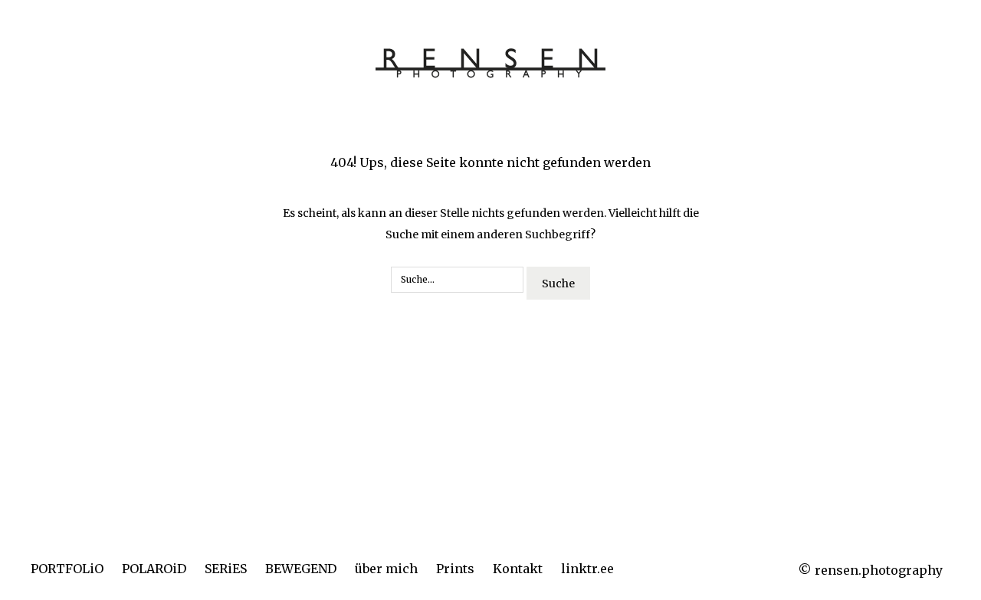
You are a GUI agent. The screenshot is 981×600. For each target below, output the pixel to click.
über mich (386, 568)
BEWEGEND (300, 568)
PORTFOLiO (67, 568)
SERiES (226, 568)
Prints (455, 568)
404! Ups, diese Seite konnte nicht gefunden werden (490, 162)
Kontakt (518, 568)
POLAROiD (154, 568)
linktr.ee (587, 568)
